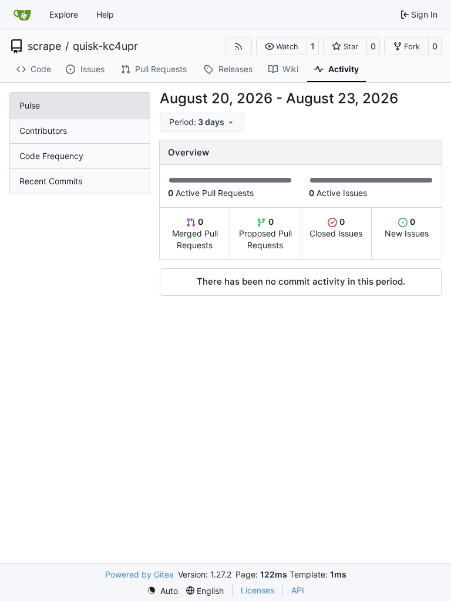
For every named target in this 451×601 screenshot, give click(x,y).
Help (105, 14)
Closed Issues (335, 227)
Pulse (29, 105)
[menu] (202, 122)
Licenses (257, 590)
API (297, 590)
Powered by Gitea (139, 574)
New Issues (407, 227)
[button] (281, 46)
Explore (63, 14)
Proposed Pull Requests (265, 233)
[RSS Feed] (238, 46)
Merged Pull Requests (195, 233)
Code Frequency (51, 156)
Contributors (43, 131)
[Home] (22, 14)
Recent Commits (50, 181)
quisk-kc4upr (105, 46)
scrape (44, 46)
